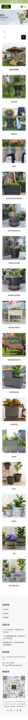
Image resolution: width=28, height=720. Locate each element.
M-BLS (14, 506)
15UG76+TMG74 (14, 312)
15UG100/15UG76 (14, 345)
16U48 (14, 441)
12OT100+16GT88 (14, 216)
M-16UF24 (14, 409)
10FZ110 (14, 119)
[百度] (17, 710)
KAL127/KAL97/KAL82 (14, 183)
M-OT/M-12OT (14, 570)
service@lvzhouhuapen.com (14, 665)
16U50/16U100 (14, 377)
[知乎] (14, 710)
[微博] (8, 710)
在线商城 (6, 617)
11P (14, 538)
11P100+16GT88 (14, 248)
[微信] (11, 710)
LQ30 (14, 151)
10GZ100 (14, 87)
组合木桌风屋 (14, 54)
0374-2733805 (10, 663)
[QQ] (20, 710)
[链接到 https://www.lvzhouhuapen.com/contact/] (21, 6)
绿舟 (20, 704)
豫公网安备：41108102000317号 (17, 706)
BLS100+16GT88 (14, 280)
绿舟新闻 (6, 613)
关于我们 (6, 609)
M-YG (14, 474)
